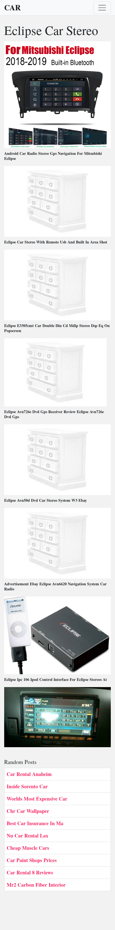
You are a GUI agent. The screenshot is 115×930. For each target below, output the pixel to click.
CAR (12, 7)
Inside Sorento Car (27, 786)
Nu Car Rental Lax (27, 835)
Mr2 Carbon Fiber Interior (36, 884)
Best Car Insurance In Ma (35, 823)
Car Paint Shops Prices (32, 860)
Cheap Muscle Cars (28, 847)
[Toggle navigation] (102, 7)
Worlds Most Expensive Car (37, 798)
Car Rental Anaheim (29, 774)
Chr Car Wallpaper (28, 811)
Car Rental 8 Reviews (30, 872)
